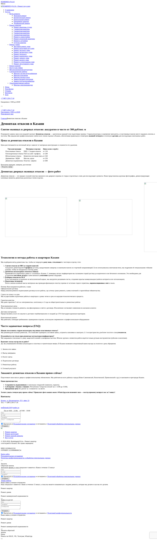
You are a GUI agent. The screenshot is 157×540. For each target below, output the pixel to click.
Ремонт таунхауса (20, 54)
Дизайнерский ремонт (22, 23)
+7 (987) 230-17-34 (7, 98)
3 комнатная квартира (22, 33)
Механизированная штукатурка (20, 70)
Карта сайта (5, 454)
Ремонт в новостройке (22, 37)
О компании (9, 10)
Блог (7, 95)
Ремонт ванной (15, 66)
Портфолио (9, 89)
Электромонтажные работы (19, 83)
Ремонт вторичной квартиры (24, 39)
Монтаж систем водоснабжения (25, 73)
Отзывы (8, 91)
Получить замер (7, 167)
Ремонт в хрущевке (21, 41)
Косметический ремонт (22, 18)
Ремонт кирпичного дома (23, 56)
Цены (7, 87)
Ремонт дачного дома (21, 58)
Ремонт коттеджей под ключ (24, 48)
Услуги (7, 12)
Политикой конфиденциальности (59, 513)
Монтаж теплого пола (22, 77)
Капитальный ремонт (21, 19)
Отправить (5, 511)
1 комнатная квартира (22, 29)
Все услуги (9, 438)
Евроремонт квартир (21, 21)
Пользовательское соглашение (24, 424)
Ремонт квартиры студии (23, 27)
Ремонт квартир (15, 25)
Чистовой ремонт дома (22, 46)
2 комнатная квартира (22, 31)
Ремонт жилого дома (21, 60)
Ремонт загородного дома (23, 52)
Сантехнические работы (18, 71)
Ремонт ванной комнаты (14, 436)
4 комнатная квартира (22, 35)
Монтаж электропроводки (23, 85)
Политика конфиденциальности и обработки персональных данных (26, 458)
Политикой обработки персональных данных (64, 424)
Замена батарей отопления (23, 79)
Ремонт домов (14, 44)
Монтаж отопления (21, 75)
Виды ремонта (14, 14)
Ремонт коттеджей (11, 434)
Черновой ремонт (20, 16)
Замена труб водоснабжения (24, 81)
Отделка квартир (20, 43)
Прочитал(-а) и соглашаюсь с (42, 424)
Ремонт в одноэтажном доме (24, 62)
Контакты (8, 93)
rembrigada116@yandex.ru (10, 408)
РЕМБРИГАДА (8, 2)
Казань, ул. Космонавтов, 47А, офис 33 (15, 400)
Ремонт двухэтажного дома (24, 64)
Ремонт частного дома (22, 50)
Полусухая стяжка (16, 68)
